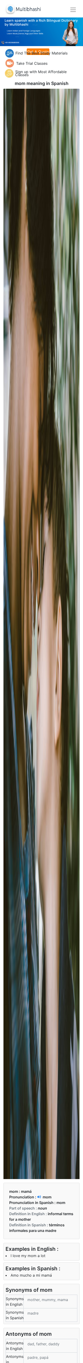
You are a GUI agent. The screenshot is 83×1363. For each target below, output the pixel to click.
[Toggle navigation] (73, 9)
